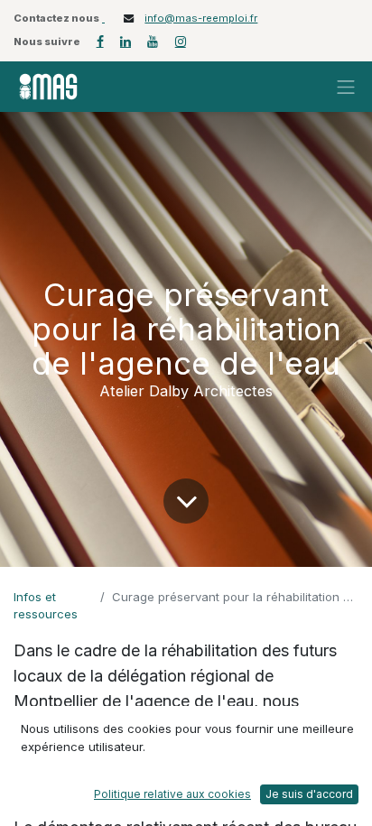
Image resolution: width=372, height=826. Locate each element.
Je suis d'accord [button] (309, 794)
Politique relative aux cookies (172, 794)
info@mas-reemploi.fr (200, 18)
